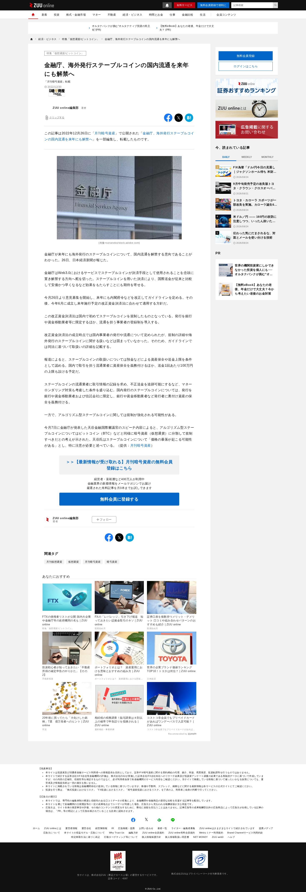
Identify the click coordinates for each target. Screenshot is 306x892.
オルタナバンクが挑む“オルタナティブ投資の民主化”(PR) (121, 28)
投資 (57, 14)
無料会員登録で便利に (213, 5)
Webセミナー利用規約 (211, 832)
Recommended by (177, 734)
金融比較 (187, 14)
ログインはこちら (246, 66)
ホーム (36, 828)
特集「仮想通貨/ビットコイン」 (65, 53)
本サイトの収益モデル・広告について (84, 832)
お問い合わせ (146, 828)
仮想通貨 (73, 561)
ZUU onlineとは (52, 828)
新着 (44, 14)
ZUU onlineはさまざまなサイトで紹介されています (227, 828)
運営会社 (86, 828)
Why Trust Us (116, 832)
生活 (202, 14)
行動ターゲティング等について (121, 837)
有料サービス (184, 5)
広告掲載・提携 (126, 828)
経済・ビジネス (132, 14)
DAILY (226, 157)
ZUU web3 (218, 837)
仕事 (172, 14)
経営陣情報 (101, 828)
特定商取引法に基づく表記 (85, 837)
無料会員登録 (246, 55)
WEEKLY (246, 157)
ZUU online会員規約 (153, 832)
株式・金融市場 (76, 14)
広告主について (51, 832)
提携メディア (266, 828)
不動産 (112, 14)
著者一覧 (162, 828)
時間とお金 (156, 14)
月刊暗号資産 (105, 133)
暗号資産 (112, 561)
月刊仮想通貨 (54, 561)
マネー (96, 14)
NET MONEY (200, 837)
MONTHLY (267, 157)
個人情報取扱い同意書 (177, 837)
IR (112, 828)
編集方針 (133, 832)
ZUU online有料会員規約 (181, 832)
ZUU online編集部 (66, 107)
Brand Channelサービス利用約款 (245, 832)
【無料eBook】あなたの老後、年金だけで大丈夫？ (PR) (186, 28)
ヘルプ (231, 837)
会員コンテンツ (226, 14)
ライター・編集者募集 (183, 828)
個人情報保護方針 (151, 837)
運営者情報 (71, 828)
